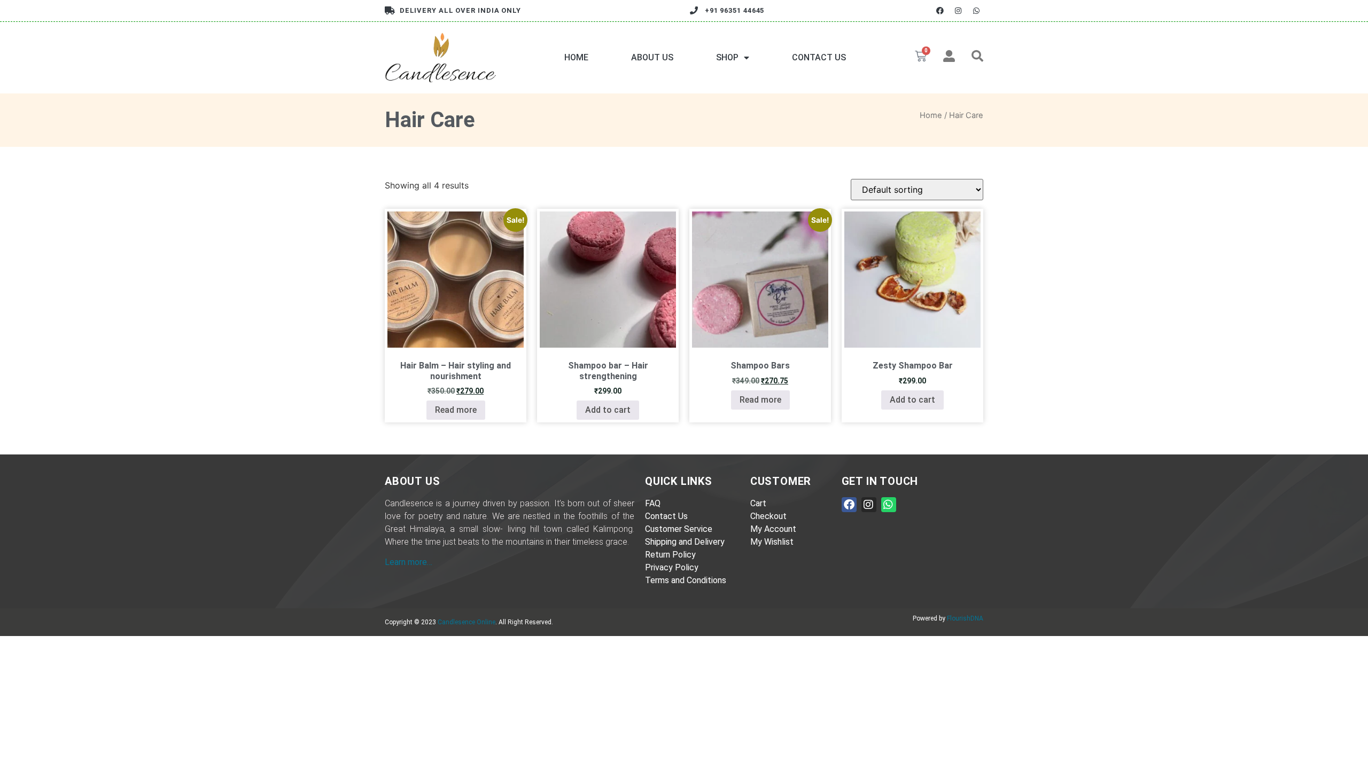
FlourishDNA (965, 618)
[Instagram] (958, 10)
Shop (727, 57)
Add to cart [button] (608, 410)
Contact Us (819, 57)
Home (576, 57)
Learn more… (408, 562)
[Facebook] (939, 10)
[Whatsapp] (976, 10)
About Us (652, 57)
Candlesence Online (466, 622)
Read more (456, 410)
